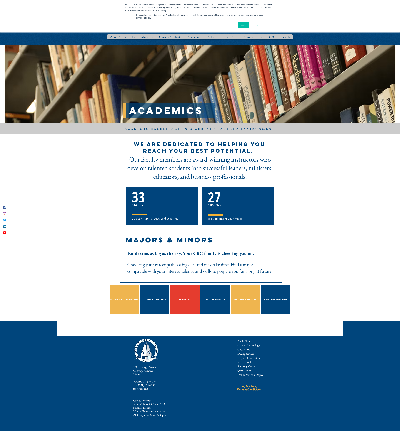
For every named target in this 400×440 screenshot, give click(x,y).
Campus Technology (249, 345)
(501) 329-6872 (149, 381)
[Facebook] (4, 207)
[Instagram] (4, 213)
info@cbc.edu (140, 388)
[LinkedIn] (4, 226)
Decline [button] (257, 25)
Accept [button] (243, 25)
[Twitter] (4, 220)
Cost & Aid (244, 349)
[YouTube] (4, 232)
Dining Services (246, 353)
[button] (249, 358)
